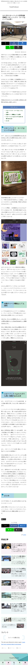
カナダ (4, 519)
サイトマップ (7, 660)
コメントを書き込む (14, 637)
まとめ (7, 120)
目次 (12, 107)
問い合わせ (20, 660)
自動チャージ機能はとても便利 (13, 114)
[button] (18, 47)
